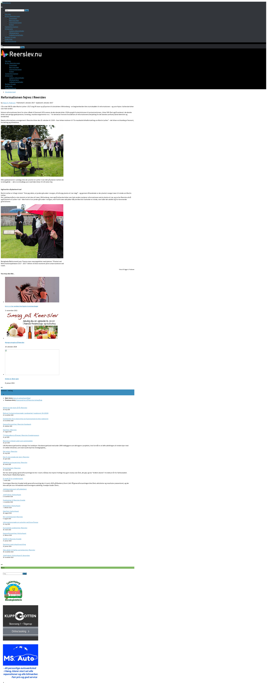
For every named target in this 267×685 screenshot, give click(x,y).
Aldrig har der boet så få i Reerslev (15, 408)
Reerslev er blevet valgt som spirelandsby (18, 441)
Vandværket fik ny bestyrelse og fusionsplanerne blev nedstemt (25, 419)
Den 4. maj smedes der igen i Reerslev (16, 457)
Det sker (8, 14)
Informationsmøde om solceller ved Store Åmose (20, 522)
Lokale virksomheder (16, 31)
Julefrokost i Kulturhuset (12, 495)
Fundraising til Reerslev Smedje (14, 500)
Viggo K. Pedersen (9, 103)
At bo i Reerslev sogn (12, 16)
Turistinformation (11, 27)
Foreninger (13, 18)
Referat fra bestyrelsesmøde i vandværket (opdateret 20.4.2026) (25, 413)
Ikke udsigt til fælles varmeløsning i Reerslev (19, 550)
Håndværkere (14, 33)
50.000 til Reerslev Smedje (12, 539)
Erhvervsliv (9, 29)
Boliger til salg (10, 37)
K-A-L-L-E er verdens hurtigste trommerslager (21, 306)
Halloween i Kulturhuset (11, 506)
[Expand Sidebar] (2, 387)
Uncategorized (10, 92)
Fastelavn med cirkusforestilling (14, 544)
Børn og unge (14, 20)
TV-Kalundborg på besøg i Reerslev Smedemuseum (21, 435)
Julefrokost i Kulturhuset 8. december (16, 555)
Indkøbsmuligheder (16, 35)
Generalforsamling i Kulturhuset (14, 533)
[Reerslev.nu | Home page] (6, 3)
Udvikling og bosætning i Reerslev (15, 462)
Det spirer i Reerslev (10, 451)
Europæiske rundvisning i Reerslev (15, 528)
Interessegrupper (15, 23)
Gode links (8, 39)
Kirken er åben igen (12, 379)
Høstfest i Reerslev (10, 430)
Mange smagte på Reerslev (14, 342)
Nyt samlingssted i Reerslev (13, 517)
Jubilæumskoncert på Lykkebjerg (15, 489)
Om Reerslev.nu (10, 41)
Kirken (11, 25)
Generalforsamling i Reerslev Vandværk (17, 424)
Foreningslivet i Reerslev (12, 468)
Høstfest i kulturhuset (11, 511)
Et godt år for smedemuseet (13, 478)
